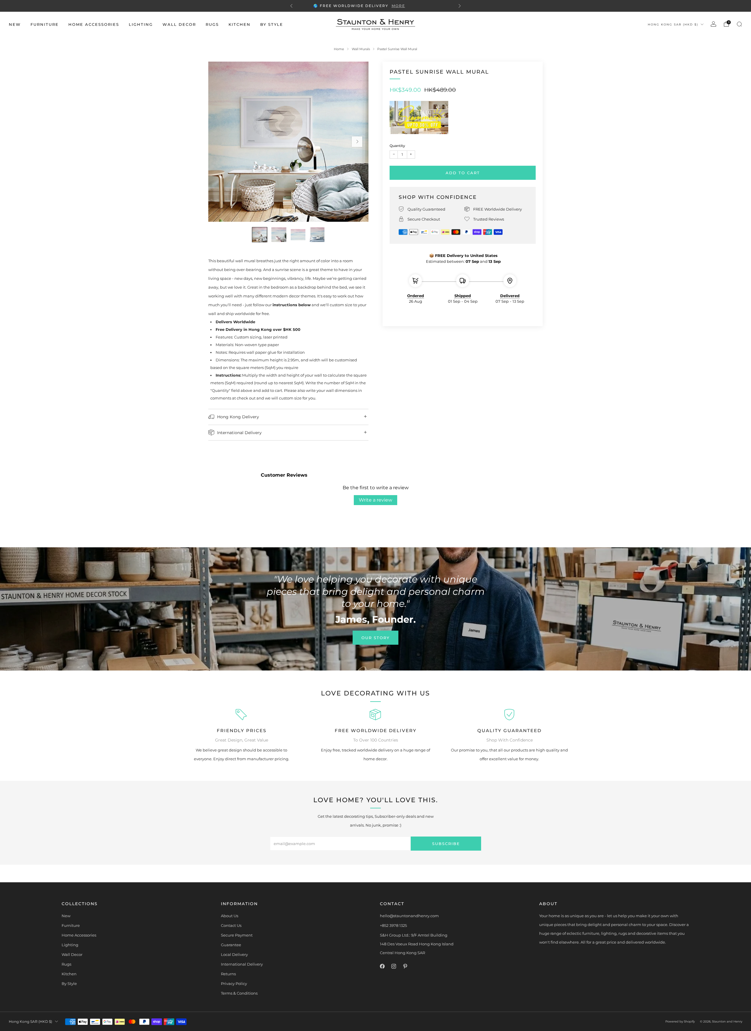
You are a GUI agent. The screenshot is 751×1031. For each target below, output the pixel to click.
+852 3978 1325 (393, 925)
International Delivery (242, 964)
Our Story (375, 637)
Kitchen (240, 24)
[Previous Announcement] (291, 6)
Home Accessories (93, 24)
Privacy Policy (234, 983)
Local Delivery (234, 954)
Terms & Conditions (239, 993)
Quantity (397, 145)
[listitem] (375, 6)
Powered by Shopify (680, 1021)
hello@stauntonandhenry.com (409, 915)
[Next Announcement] (460, 6)
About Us (229, 915)
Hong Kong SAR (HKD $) (673, 24)
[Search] (739, 24)
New (15, 24)
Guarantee (231, 944)
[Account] (713, 24)
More (415, 6)
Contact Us (231, 925)
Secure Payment (237, 935)
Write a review (375, 500)
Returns (228, 973)
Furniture (45, 24)
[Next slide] (357, 142)
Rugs (212, 24)
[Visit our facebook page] (382, 966)
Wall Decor (179, 24)
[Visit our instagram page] (393, 966)
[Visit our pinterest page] (405, 966)
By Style (271, 24)
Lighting (141, 24)
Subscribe (446, 843)
